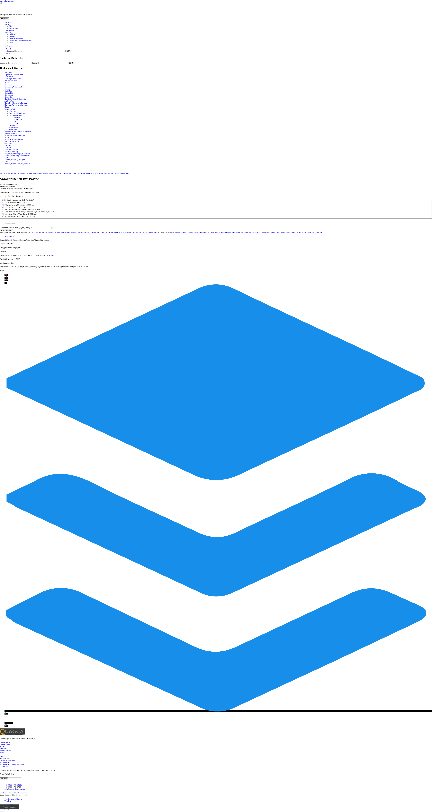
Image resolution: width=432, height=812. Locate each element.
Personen (7, 146)
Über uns (7, 33)
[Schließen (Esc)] (8, 809)
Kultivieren (17, 117)
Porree (122, 173)
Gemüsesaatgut (237, 232)
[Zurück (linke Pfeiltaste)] (1, 811)
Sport (6, 158)
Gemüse (29, 173)
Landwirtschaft (9, 109)
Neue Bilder (13, 29)
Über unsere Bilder (15, 39)
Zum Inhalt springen (7, 1)
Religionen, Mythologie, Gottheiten (17, 154)
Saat (277, 232)
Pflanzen (7, 148)
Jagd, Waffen (9, 101)
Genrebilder (8, 93)
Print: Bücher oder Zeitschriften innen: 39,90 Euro (22, 209)
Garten (196, 232)
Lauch (257, 232)
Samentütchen (301, 232)
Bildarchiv (8, 22)
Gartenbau (8, 91)
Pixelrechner (50, 255)
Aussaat (171, 232)
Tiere (6, 162)
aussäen (177, 232)
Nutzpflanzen (98, 173)
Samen (292, 232)
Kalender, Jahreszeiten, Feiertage (16, 103)
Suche (2, 795)
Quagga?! (12, 37)
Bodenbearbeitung (15, 115)
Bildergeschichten (10, 81)
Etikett (183, 232)
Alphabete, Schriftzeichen (13, 75)
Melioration (18, 119)
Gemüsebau (43, 173)
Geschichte (8, 97)
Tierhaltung (13, 129)
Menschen (12, 111)
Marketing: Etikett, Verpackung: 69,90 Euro (20, 214)
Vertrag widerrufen (9, 807)
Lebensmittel (87, 173)
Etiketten (190, 232)
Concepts (7, 85)
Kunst (6, 107)
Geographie (8, 95)
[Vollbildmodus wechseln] (3, 809)
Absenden (4, 779)
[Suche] (27, 795)
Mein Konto (8, 47)
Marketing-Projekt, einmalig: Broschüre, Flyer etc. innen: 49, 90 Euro (29, 212)
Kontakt (3, 748)
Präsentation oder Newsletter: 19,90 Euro (19, 205)
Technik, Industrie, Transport (14, 160)
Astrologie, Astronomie (12, 79)
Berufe (6, 83)
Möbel (6, 137)
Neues (6, 25)
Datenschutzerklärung (8, 760)
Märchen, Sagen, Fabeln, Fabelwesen (17, 131)
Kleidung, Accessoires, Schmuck (16, 105)
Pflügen (16, 123)
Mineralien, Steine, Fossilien (14, 135)
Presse (11, 43)
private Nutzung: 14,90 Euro (15, 203)
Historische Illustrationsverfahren (20, 41)
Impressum (4, 766)
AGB (2, 756)
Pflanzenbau (13, 127)
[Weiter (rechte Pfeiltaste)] (3, 811)
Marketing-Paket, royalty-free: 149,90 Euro (20, 216)
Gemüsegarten (226, 232)
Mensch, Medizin (10, 133)
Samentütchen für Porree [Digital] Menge (15, 228)
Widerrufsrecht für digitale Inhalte (12, 764)
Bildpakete (8, 73)
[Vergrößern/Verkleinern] (1, 809)
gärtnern (211, 232)
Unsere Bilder (5, 742)
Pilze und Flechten (11, 150)
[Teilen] (5, 809)
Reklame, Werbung (11, 152)
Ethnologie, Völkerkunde (13, 87)
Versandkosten (5, 758)
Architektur (8, 77)
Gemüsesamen (249, 232)
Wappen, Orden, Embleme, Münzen (17, 164)
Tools (2, 746)
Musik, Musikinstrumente (13, 139)
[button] (7, 53)
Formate (7, 89)
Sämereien (311, 232)
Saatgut (283, 232)
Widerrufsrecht (5, 762)
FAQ (6, 45)
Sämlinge (318, 232)
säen (288, 232)
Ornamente (8, 143)
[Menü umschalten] (10, 25)
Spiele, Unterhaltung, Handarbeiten (17, 156)
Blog (10, 27)
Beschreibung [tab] (9, 236)
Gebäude (12, 125)
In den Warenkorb (6, 230)
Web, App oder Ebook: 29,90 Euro (17, 207)
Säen (15, 121)
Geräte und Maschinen (17, 113)
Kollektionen (9, 31)
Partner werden (5, 750)
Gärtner (22, 173)
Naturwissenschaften (11, 141)
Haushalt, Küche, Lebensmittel (15, 99)
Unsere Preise (5, 744)
